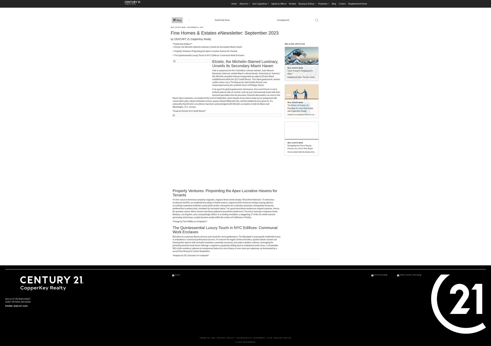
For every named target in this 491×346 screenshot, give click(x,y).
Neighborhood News (357, 4)
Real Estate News (178, 27)
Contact (342, 4)
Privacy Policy (226, 338)
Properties (324, 5)
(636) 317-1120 (20, 306)
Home (234, 4)
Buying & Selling (308, 5)
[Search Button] (316, 20)
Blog (334, 4)
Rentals (292, 4)
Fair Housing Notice (279, 338)
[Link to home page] (134, 4)
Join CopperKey (261, 5)
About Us (245, 5)
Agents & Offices (278, 4)
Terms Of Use (207, 338)
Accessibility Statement (251, 338)
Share (486, 32)
